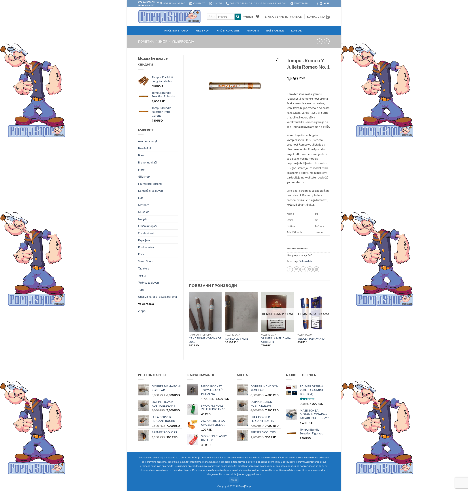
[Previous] (189, 323)
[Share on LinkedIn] (316, 269)
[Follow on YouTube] (328, 3)
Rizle (141, 254)
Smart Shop (145, 261)
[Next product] (319, 41)
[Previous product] (326, 41)
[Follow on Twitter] (325, 3)
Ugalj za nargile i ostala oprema (157, 296)
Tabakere (143, 268)
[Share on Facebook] (290, 269)
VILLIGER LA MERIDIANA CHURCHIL (276, 340)
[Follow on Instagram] (321, 3)
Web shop (202, 30)
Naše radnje (275, 30)
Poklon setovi (146, 247)
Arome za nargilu (148, 141)
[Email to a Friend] (303, 269)
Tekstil (142, 275)
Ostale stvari (146, 233)
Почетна (146, 41)
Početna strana (176, 30)
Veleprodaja (183, 41)
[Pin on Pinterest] (310, 269)
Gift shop (144, 176)
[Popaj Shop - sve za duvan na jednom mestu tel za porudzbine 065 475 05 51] (169, 16)
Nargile (142, 219)
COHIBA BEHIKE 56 (236, 338)
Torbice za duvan (148, 282)
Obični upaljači (147, 226)
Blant (141, 155)
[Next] (330, 323)
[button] (283, 16)
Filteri (142, 169)
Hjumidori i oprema (150, 183)
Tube (141, 289)
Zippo (142, 311)
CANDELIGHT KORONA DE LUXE (205, 340)
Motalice (143, 205)
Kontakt (297, 30)
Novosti (253, 30)
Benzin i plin (145, 148)
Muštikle (143, 211)
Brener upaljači (147, 162)
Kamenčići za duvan (150, 190)
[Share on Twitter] (297, 269)
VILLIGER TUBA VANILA (311, 338)
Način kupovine (228, 30)
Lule (140, 197)
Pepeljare (144, 240)
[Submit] (238, 17)
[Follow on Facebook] (318, 3)
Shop (162, 41)
